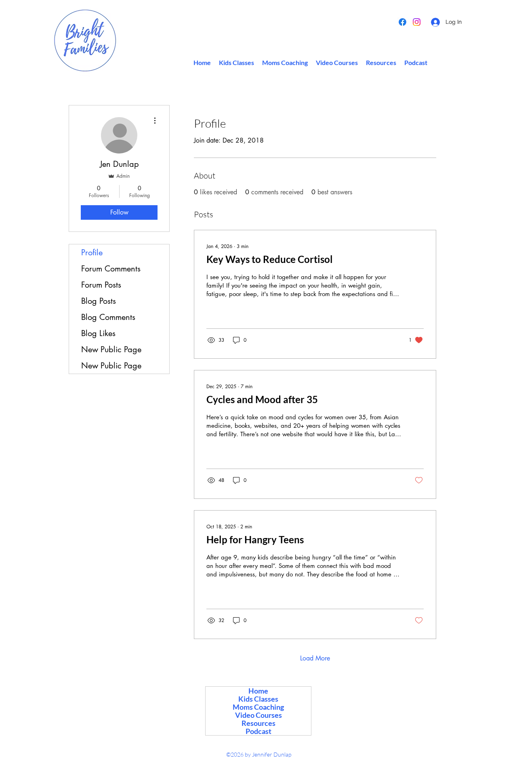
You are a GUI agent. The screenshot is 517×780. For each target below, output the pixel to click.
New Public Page (111, 349)
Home (258, 691)
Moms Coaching (258, 707)
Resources (258, 723)
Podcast (258, 731)
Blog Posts (98, 301)
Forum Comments (111, 268)
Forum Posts (101, 285)
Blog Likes (98, 333)
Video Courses (258, 715)
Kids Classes (258, 699)
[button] (381, 63)
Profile (92, 252)
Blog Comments (108, 317)
